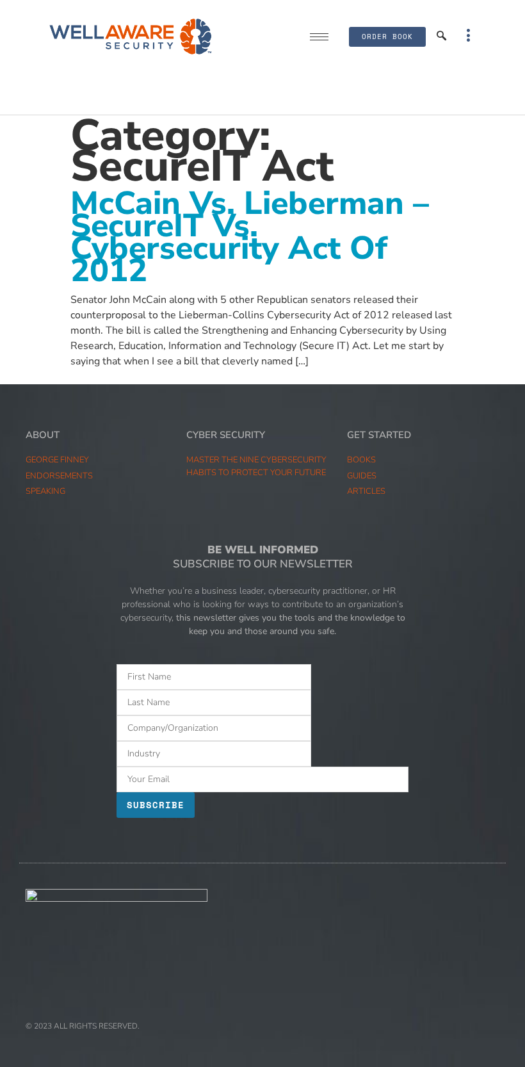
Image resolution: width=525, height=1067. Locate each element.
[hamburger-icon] (319, 36)
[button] (442, 36)
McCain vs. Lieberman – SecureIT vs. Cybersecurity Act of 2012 (249, 237)
